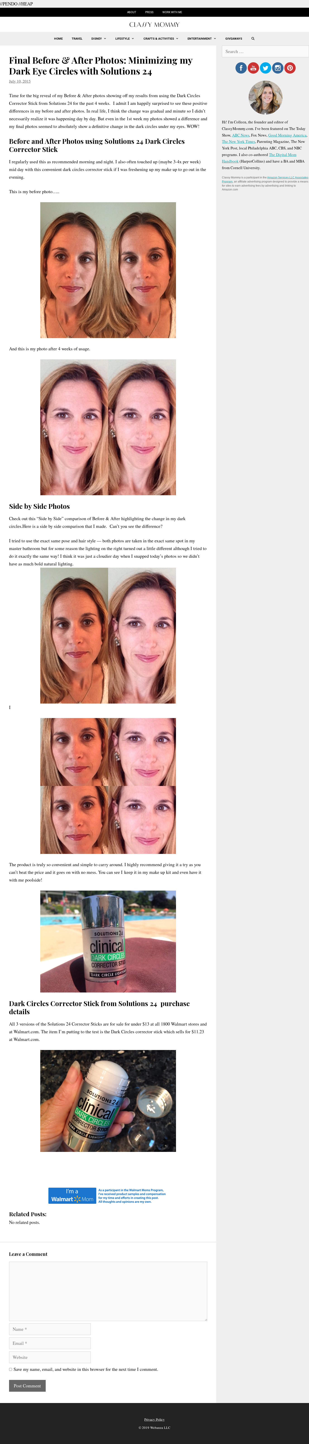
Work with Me (172, 12)
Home (58, 38)
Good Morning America (287, 135)
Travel (77, 38)
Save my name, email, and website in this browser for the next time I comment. (86, 1369)
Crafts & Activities (158, 38)
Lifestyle (122, 38)
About (131, 12)
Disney (96, 38)
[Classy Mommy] (154, 24)
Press (149, 12)
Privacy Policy (154, 1419)
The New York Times (238, 141)
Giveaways (233, 38)
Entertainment (200, 38)
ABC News (240, 135)
